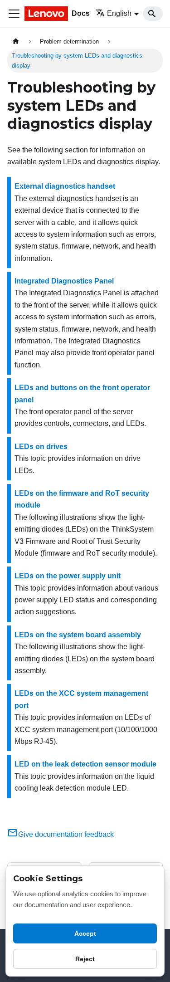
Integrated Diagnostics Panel (64, 281)
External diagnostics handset (65, 186)
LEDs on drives (41, 446)
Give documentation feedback (66, 834)
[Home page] (15, 41)
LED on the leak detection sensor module (85, 764)
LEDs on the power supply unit (68, 576)
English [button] (119, 13)
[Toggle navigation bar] (14, 13)
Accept (85, 933)
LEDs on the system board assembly (78, 635)
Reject (85, 958)
